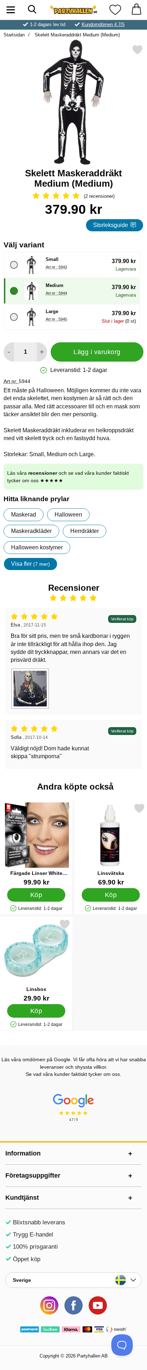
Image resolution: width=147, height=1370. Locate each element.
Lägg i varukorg (97, 352)
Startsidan (14, 34)
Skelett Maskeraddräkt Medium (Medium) (76, 34)
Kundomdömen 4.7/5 (103, 24)
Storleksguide (110, 225)
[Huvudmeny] (10, 10)
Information (23, 1153)
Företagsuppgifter (32, 1175)
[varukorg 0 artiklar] (136, 9)
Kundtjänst (22, 1197)
